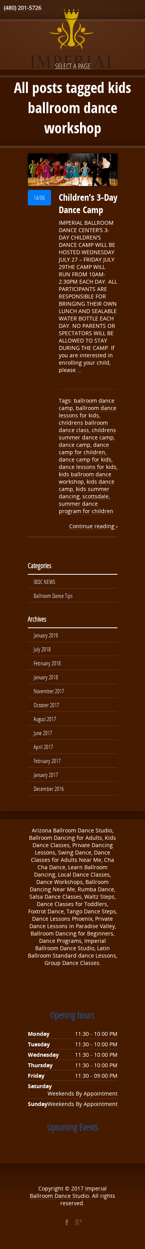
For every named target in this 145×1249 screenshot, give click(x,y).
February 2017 (47, 761)
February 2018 (47, 663)
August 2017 (45, 719)
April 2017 (43, 747)
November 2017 (49, 691)
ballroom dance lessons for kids (87, 411)
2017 (78, 1188)
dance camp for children (84, 448)
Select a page (72, 66)
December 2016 (49, 788)
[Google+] (78, 1222)
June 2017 (43, 733)
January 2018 (46, 677)
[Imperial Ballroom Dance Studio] (73, 40)
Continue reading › (93, 526)
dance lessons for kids (87, 466)
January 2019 (46, 635)
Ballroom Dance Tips (53, 596)
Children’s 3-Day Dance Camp (88, 203)
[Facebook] (67, 1222)
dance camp (74, 444)
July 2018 (42, 649)
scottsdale (95, 496)
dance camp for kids (85, 459)
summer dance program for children (86, 507)
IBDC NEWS (44, 582)
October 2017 (46, 705)
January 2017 (46, 775)
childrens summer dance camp (87, 433)
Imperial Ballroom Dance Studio (68, 1192)
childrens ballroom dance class (83, 426)
